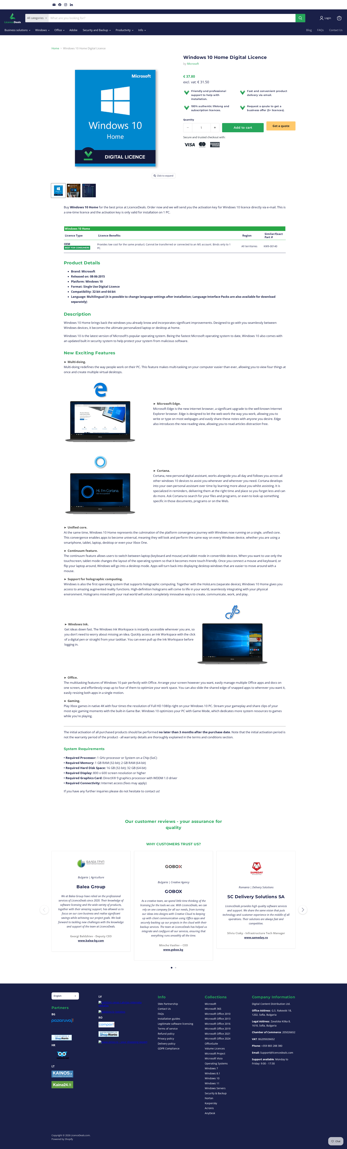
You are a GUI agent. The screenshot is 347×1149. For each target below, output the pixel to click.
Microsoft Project (215, 1053)
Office (58, 30)
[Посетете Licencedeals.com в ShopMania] (62, 1039)
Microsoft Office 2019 (217, 1028)
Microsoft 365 (213, 1008)
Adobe (73, 30)
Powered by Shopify (62, 1139)
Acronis (209, 1108)
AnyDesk (210, 1113)
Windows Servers (215, 1088)
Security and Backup (96, 30)
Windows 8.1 (212, 1073)
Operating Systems (216, 1063)
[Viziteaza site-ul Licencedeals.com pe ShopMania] (108, 1036)
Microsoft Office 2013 (217, 1018)
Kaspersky (211, 1103)
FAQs (320, 30)
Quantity (188, 119)
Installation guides (169, 1018)
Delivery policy (166, 1043)
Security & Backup (216, 1093)
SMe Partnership (168, 1004)
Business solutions (16, 30)
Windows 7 (211, 1068)
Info (141, 30)
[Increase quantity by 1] (215, 127)
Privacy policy (166, 1038)
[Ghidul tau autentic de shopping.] (106, 1026)
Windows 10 (212, 1078)
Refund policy (166, 1033)
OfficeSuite (211, 1043)
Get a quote (281, 126)
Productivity (123, 30)
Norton (209, 1098)
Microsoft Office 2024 (217, 1038)
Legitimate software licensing (175, 1023)
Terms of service (168, 1028)
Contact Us (335, 30)
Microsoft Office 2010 (217, 1013)
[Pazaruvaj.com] (62, 1022)
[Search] (300, 18)
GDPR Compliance (168, 1048)
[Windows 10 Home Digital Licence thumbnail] (58, 190)
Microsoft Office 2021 (217, 1033)
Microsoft (193, 63)
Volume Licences (215, 1048)
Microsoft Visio (213, 1058)
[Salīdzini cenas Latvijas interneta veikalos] (124, 1005)
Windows (41, 30)
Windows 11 (212, 1083)
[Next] (302, 909)
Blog (309, 30)
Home (55, 48)
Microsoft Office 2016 (217, 1023)
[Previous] (44, 909)
